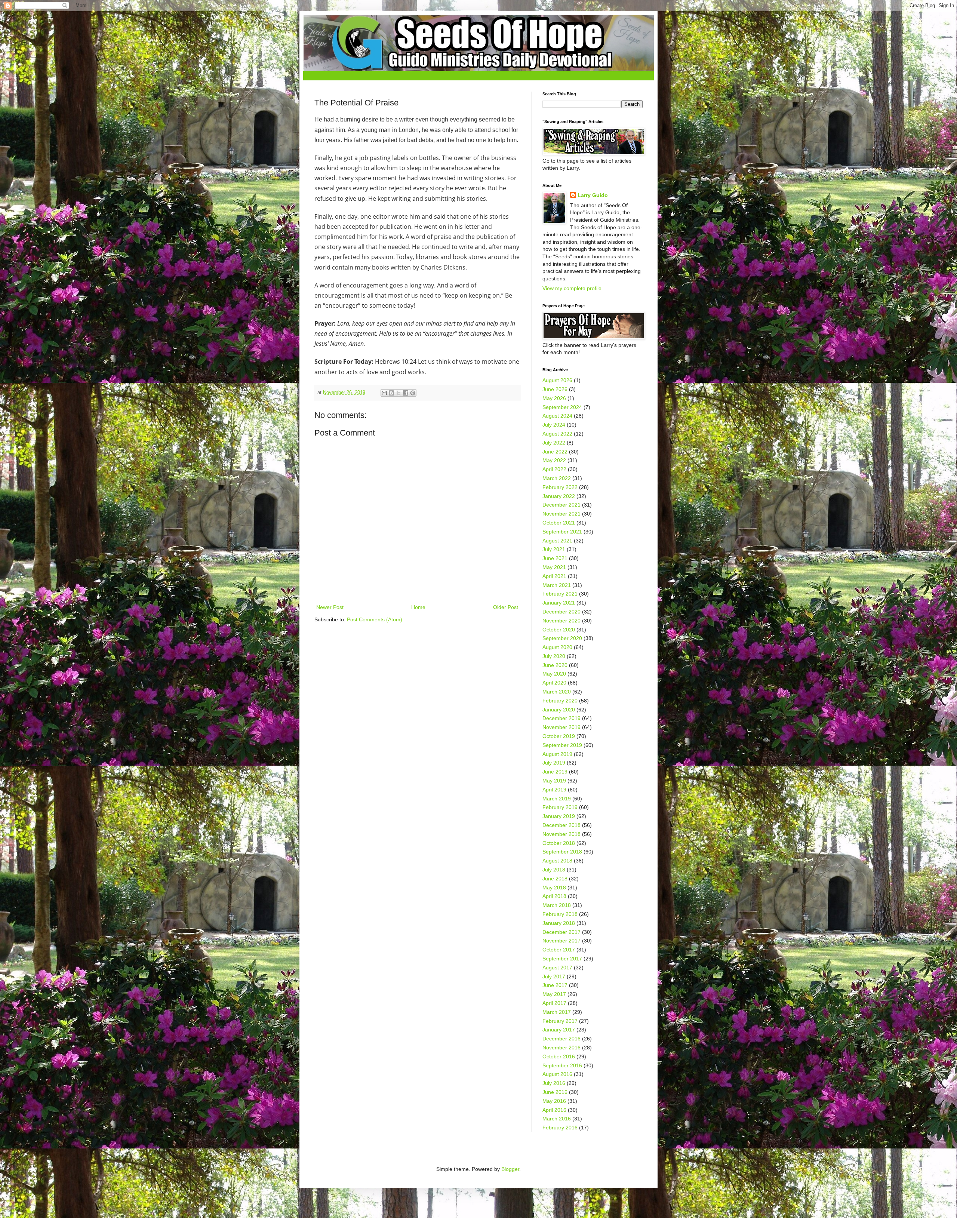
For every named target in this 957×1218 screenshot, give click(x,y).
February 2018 (560, 914)
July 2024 (553, 425)
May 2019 (554, 781)
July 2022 (553, 443)
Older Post (505, 607)
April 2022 (554, 469)
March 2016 (556, 1119)
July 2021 (553, 549)
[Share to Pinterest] (412, 393)
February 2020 (560, 701)
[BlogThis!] (391, 393)
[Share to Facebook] (405, 393)
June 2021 (554, 558)
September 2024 (562, 407)
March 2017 (556, 1012)
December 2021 (561, 505)
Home (418, 607)
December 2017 (561, 932)
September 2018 (562, 852)
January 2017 (558, 1030)
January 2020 (558, 710)
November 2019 (561, 727)
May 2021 (554, 567)
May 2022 (554, 460)
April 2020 (554, 683)
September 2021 (562, 532)
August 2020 (557, 647)
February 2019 (560, 807)
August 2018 (557, 861)
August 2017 (557, 968)
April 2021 (554, 576)
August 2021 (557, 541)
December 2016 (561, 1039)
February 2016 (560, 1128)
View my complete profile (571, 288)
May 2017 (554, 994)
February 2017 (560, 1021)
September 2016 (562, 1065)
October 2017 (558, 950)
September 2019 (562, 745)
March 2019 (556, 799)
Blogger (510, 1169)
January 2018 (558, 923)
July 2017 (553, 976)
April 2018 (554, 896)
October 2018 (558, 843)
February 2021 (560, 594)
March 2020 (556, 692)
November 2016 (561, 1048)
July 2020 (553, 656)
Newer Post (330, 607)
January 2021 (558, 603)
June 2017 (554, 985)
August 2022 (557, 434)
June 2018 (554, 879)
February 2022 (560, 487)
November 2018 (561, 834)
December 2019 (561, 718)
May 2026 (554, 398)
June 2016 (554, 1092)
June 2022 (554, 452)
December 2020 (561, 612)
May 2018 (554, 888)
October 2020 (558, 630)
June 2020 (554, 665)
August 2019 (557, 754)
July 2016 (553, 1083)
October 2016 (558, 1056)
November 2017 (561, 941)
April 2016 (554, 1110)
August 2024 (557, 416)
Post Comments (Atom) (374, 619)
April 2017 (554, 1003)
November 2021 (561, 514)
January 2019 (558, 816)
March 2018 (556, 905)
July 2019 (553, 763)
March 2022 (556, 478)
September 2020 (562, 638)
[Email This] (384, 393)
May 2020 (554, 674)
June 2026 (554, 389)
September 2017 (562, 959)
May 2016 (554, 1101)
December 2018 (561, 825)
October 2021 (558, 523)
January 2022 (558, 496)
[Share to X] (398, 393)
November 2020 (561, 621)
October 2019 (558, 736)
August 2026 (557, 380)
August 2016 (557, 1074)
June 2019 (554, 772)
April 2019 (554, 790)
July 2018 (553, 870)
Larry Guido (593, 195)
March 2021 (556, 585)
